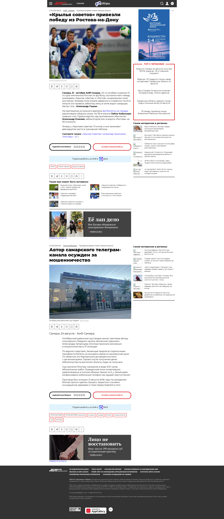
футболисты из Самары (115, 111)
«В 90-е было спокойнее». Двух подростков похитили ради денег (158, 162)
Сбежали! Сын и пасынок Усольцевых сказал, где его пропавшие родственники (159, 146)
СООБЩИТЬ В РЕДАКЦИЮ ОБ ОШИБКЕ (117, 474)
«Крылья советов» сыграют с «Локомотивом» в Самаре (71, 203)
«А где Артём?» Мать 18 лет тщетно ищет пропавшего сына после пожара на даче (158, 171)
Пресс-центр (97, 469)
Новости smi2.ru (57, 238)
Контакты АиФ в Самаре (150, 472)
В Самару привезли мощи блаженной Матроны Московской (154, 112)
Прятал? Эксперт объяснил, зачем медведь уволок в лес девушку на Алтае (158, 286)
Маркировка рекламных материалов (84, 474)
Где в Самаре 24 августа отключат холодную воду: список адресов (154, 92)
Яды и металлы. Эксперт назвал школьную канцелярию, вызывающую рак (157, 129)
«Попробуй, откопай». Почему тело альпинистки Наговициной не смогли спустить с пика (158, 278)
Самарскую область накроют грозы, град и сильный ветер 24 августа (154, 102)
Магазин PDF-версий (113, 469)
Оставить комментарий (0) (112, 147)
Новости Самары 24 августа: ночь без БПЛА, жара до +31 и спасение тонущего (154, 71)
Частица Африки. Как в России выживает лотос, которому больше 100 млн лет (158, 252)
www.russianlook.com (58, 80)
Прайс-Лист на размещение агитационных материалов (114, 472)
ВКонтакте (84, 320)
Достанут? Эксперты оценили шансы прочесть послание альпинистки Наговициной (159, 137)
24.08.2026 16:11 (55, 246)
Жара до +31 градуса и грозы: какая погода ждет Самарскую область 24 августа (154, 81)
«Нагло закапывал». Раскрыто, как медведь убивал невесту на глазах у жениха (158, 269)
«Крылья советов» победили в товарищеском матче (113, 186)
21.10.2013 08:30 (55, 11)
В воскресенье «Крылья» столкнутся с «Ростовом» (111, 194)
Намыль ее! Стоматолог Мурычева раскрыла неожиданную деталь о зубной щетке (158, 154)
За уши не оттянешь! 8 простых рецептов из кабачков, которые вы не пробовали (159, 295)
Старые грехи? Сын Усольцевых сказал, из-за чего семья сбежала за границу (158, 261)
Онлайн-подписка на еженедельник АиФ (141, 469)
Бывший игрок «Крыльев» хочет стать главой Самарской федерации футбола (73, 187)
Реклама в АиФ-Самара (78, 472)
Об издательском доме (79, 469)
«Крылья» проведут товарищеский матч (68, 194)
